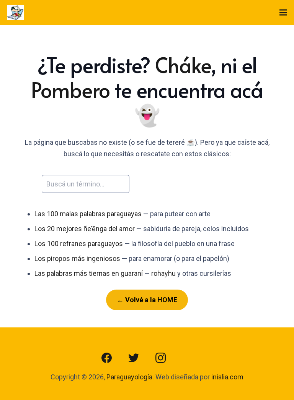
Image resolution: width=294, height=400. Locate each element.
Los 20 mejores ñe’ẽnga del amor (84, 229)
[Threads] (187, 358)
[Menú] (283, 12)
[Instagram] (160, 358)
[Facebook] (106, 358)
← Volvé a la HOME (147, 300)
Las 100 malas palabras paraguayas (88, 214)
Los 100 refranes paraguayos (78, 244)
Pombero (70, 89)
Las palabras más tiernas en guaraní (88, 273)
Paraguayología (129, 377)
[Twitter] (133, 358)
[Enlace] (15, 12)
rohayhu (163, 273)
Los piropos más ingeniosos (77, 258)
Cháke (183, 64)
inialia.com (227, 377)
